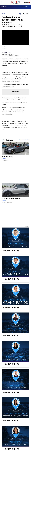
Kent (4, 13)
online (12, 127)
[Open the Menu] (2, 2)
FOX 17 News (7, 52)
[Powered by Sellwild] (27, 226)
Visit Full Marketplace (24, 139)
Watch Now (26, 2)
